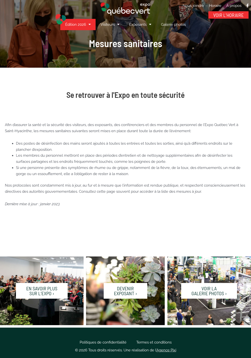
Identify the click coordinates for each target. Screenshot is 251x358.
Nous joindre (193, 5)
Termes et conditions (154, 342)
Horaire (215, 5)
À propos (233, 5)
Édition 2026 (75, 24)
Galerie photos (173, 24)
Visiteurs (107, 24)
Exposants (138, 24)
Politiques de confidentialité (103, 342)
